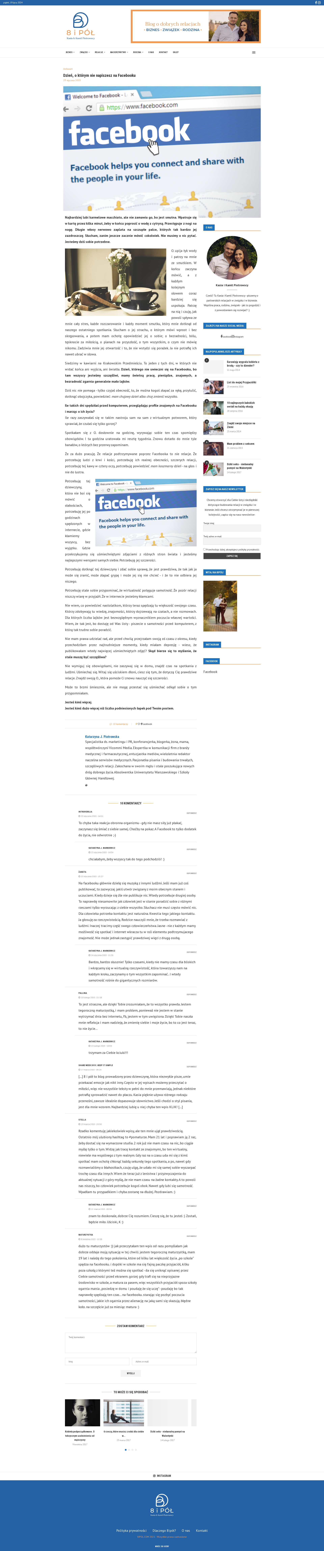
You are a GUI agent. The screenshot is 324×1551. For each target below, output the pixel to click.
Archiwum (68, 69)
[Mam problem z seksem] (213, 449)
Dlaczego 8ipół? (164, 1526)
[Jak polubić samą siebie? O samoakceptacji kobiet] (131, 1412)
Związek (84, 52)
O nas (151, 52)
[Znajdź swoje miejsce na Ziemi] (213, 428)
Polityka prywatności (131, 1526)
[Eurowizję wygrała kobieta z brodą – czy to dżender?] (213, 367)
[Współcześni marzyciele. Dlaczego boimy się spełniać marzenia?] (175, 1412)
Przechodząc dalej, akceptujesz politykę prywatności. (233, 549)
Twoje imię (208, 523)
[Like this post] (139, 724)
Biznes (69, 52)
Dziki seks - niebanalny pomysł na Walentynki (240, 466)
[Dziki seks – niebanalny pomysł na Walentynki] (87, 1412)
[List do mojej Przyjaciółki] (213, 387)
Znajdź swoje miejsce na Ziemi (241, 425)
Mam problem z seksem (240, 443)
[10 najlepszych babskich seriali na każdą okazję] (213, 408)
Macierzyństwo (118, 52)
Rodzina (137, 52)
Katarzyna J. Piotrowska (102, 737)
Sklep (176, 52)
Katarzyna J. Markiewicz (102, 848)
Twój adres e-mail (212, 536)
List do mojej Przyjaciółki (241, 382)
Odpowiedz (192, 813)
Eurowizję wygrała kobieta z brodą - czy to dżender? (243, 363)
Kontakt (163, 52)
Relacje (99, 52)
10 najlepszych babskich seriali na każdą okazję (241, 404)
